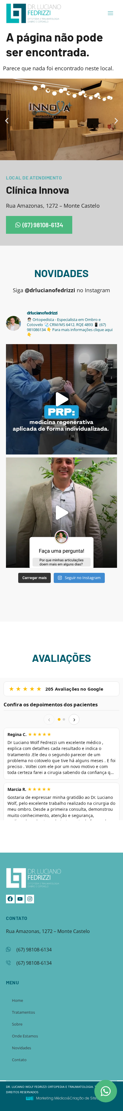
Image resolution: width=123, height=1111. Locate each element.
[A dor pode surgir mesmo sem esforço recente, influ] (61, 512)
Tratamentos (23, 1012)
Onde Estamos (25, 1036)
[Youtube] (20, 899)
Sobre (17, 1024)
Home (17, 1000)
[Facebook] (10, 899)
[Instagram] (30, 899)
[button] (6, 120)
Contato (19, 1059)
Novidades (21, 1047)
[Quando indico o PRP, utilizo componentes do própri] (61, 399)
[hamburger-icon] (110, 13)
